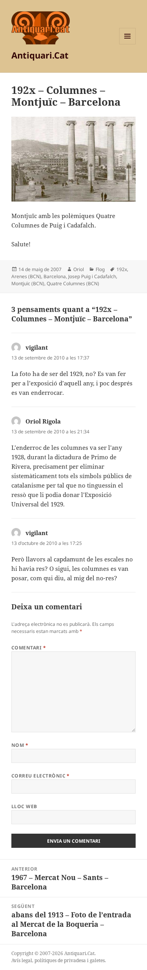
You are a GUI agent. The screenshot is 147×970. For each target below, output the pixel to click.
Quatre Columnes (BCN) (73, 283)
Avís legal (21, 960)
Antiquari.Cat (40, 55)
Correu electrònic (40, 775)
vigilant (36, 347)
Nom (19, 745)
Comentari (28, 647)
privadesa (75, 960)
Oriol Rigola (43, 421)
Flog (100, 269)
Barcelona (55, 276)
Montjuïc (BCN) (27, 283)
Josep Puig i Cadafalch (92, 276)
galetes (97, 960)
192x (121, 269)
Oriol (78, 269)
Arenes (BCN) (26, 276)
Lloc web (24, 806)
